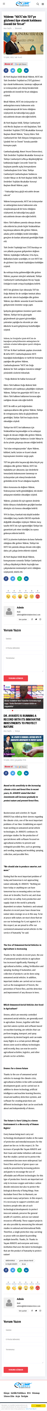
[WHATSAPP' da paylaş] (19, 70)
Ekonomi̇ (18, 28)
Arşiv (18, 1396)
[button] (43, 4)
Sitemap (36, 1393)
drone (24, 1264)
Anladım (38, 1406)
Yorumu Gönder (16, 678)
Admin (20, 607)
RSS (29, 1393)
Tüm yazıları (23, 619)
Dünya (17, 731)
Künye (7, 1393)
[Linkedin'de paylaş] (26, 70)
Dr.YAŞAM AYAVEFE (11, 1264)
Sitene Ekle (9, 1396)
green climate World (26, 1261)
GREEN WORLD (10, 1261)
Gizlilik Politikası (18, 1393)
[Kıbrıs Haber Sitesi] (23, 1385)
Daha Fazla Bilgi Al (31, 1409)
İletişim (24, 1396)
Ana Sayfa (7, 28)
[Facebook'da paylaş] (6, 70)
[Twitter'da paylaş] (12, 70)
